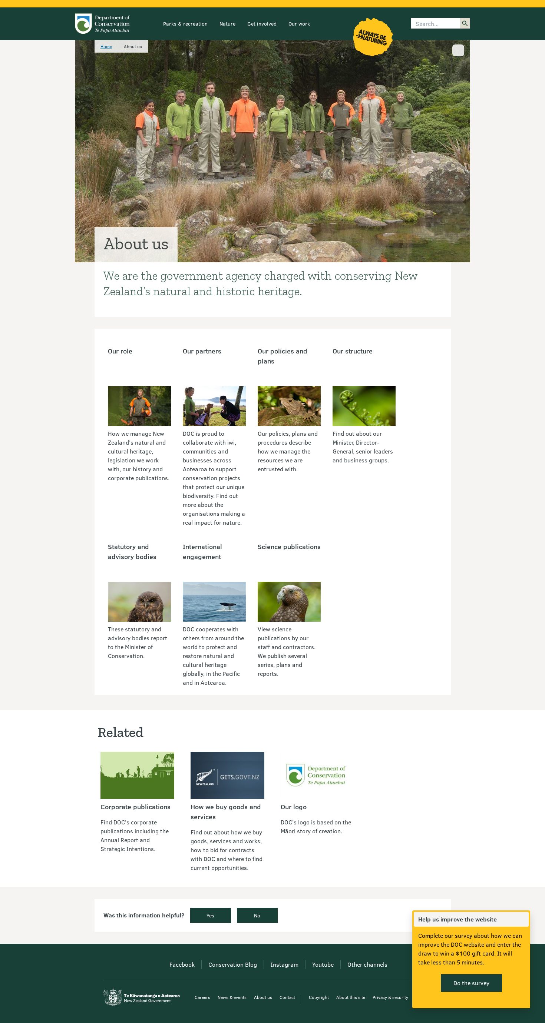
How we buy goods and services (226, 811)
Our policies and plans (282, 355)
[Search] (465, 23)
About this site (350, 997)
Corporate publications (135, 806)
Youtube (323, 964)
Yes (210, 915)
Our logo (294, 806)
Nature (227, 23)
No (257, 915)
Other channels (367, 964)
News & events (232, 997)
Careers (202, 997)
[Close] (522, 919)
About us (263, 997)
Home (106, 46)
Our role (120, 350)
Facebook (182, 964)
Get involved (262, 23)
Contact (287, 997)
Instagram (284, 964)
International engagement (202, 551)
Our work (299, 23)
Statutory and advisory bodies (132, 551)
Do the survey (471, 983)
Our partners (202, 350)
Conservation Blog (232, 964)
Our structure (353, 350)
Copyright (319, 997)
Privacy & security (390, 997)
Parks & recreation (185, 23)
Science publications (289, 546)
